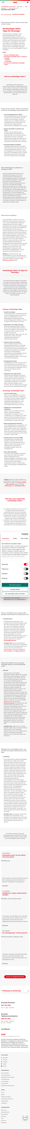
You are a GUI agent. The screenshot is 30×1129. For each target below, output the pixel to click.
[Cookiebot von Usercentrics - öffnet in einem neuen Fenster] (21, 534)
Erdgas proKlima (19, 651)
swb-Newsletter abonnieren (7, 1098)
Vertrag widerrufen (5, 1079)
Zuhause (7, 59)
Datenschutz (4, 1110)
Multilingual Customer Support (7, 1077)
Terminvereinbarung (5, 1075)
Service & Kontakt (5, 1073)
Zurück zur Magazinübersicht (15, 977)
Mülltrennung (8, 485)
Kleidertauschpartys (9, 703)
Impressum (3, 1120)
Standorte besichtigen (6, 1096)
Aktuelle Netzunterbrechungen (7, 1085)
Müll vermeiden (10, 484)
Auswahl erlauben (15, 589)
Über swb (19, 6)
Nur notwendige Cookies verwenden (15, 593)
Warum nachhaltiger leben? (11, 55)
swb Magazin (4, 1103)
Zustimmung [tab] (5, 538)
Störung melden (4, 1083)
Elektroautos (7, 599)
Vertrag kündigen (5, 1081)
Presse (2, 1092)
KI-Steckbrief (4, 1122)
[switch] (26, 569)
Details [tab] (15, 538)
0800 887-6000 (6, 1019)
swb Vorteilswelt (4, 1101)
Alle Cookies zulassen (15, 585)
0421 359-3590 (6, 1005)
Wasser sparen (22, 482)
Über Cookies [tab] (24, 538)
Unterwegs (8, 61)
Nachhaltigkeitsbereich (10, 640)
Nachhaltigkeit (13, 8)
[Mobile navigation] (3, 2)
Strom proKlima (8, 651)
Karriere (3, 1094)
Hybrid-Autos (20, 599)
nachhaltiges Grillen (20, 485)
